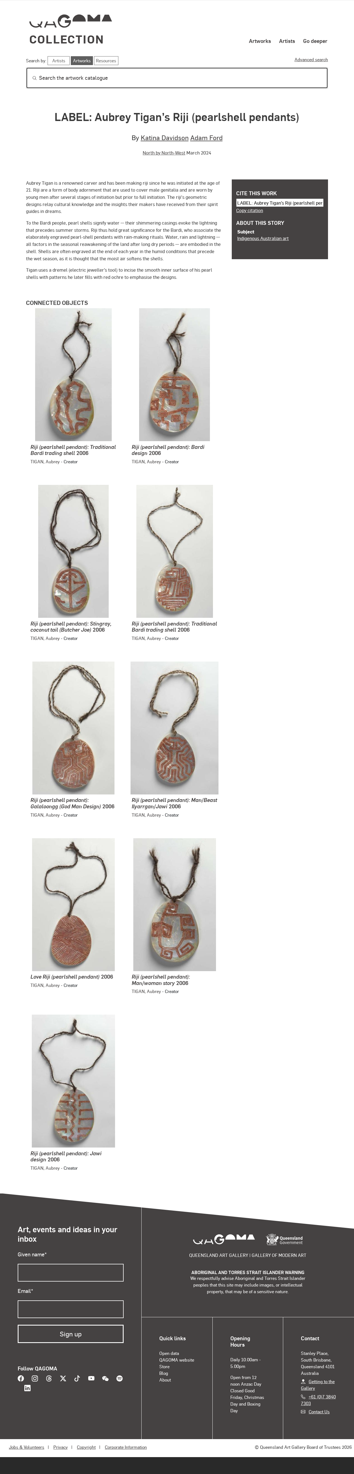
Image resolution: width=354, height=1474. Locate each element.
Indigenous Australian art (263, 238)
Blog (163, 1373)
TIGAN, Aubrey (45, 461)
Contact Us (319, 1411)
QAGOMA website (176, 1360)
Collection (66, 39)
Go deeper (315, 40)
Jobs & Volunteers (26, 1447)
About (165, 1380)
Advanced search (311, 59)
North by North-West (164, 153)
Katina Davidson (165, 137)
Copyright (86, 1447)
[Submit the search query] (30, 78)
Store (164, 1366)
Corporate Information (126, 1447)
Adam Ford (206, 137)
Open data (169, 1353)
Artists (287, 40)
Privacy (60, 1447)
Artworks (260, 40)
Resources (106, 60)
